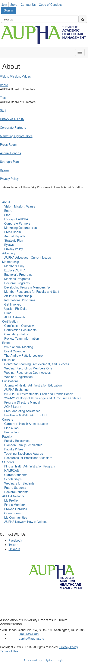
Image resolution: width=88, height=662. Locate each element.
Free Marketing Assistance (22, 411)
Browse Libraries (15, 509)
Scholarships (13, 479)
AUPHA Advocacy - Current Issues (27, 257)
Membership (10, 262)
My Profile (11, 500)
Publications (10, 381)
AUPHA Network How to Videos (25, 521)
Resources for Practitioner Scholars (28, 458)
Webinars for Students (19, 483)
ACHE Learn (12, 406)
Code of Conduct (50, 4)
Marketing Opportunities (16, 136)
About (6, 202)
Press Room (8, 144)
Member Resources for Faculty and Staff (31, 291)
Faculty (7, 436)
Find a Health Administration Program (29, 466)
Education (9, 360)
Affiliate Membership (18, 296)
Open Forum (13, 513)
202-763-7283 (29, 634)
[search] (82, 19)
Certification (10, 321)
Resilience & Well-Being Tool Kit (25, 415)
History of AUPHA (12, 119)
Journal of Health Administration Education (33, 385)
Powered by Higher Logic (44, 660)
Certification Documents (20, 330)
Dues (7, 313)
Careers (7, 419)
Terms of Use (9, 651)
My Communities (15, 517)
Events (6, 342)
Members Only (14, 266)
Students (8, 462)
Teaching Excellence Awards (23, 453)
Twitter (13, 544)
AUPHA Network (13, 496)
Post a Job (11, 432)
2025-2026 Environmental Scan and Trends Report (38, 394)
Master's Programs (17, 279)
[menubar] (33, 4)
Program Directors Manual (22, 402)
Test (3, 97)
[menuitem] (5, 4)
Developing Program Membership (27, 287)
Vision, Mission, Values (15, 76)
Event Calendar (14, 351)
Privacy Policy (9, 178)
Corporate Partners (13, 127)
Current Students (15, 475)
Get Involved (12, 304)
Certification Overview (19, 325)
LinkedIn (14, 549)
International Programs (19, 300)
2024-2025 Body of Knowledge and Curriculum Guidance (42, 398)
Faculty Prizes (13, 449)
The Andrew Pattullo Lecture (23, 355)
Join (4, 4)
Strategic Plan (9, 161)
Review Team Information (21, 338)
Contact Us (28, 4)
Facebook (15, 540)
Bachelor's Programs (18, 274)
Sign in (8, 10)
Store (14, 4)
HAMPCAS (11, 470)
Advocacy (8, 253)
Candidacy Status (16, 334)
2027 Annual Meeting (18, 347)
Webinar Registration (18, 377)
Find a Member (14, 504)
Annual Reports (10, 153)
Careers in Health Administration (26, 423)
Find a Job (11, 428)
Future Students (15, 487)
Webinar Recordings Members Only (28, 368)
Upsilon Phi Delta (15, 308)
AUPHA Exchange (16, 389)
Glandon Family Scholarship (23, 445)
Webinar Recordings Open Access (27, 372)
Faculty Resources (16, 440)
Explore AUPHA (14, 270)
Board (4, 85)
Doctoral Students (16, 492)
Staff (3, 110)
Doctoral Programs (17, 283)
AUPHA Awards (14, 317)
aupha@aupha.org (31, 638)
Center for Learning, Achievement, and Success (36, 364)
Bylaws (4, 170)
